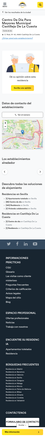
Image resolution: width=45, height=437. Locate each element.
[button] (22, 132)
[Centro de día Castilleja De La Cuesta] (16, 12)
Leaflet (37, 148)
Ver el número (23, 115)
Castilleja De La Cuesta (31, 34)
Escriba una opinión (22, 88)
